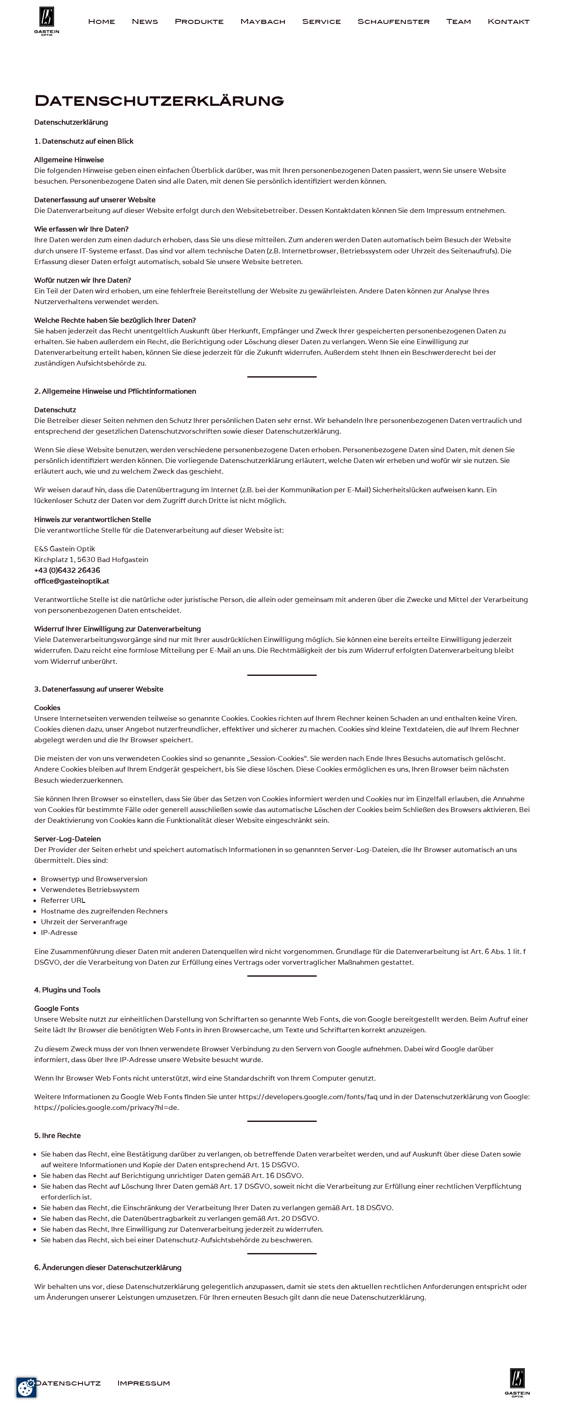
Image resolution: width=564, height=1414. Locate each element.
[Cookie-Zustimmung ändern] (26, 1387)
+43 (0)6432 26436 (67, 570)
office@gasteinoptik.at (71, 580)
